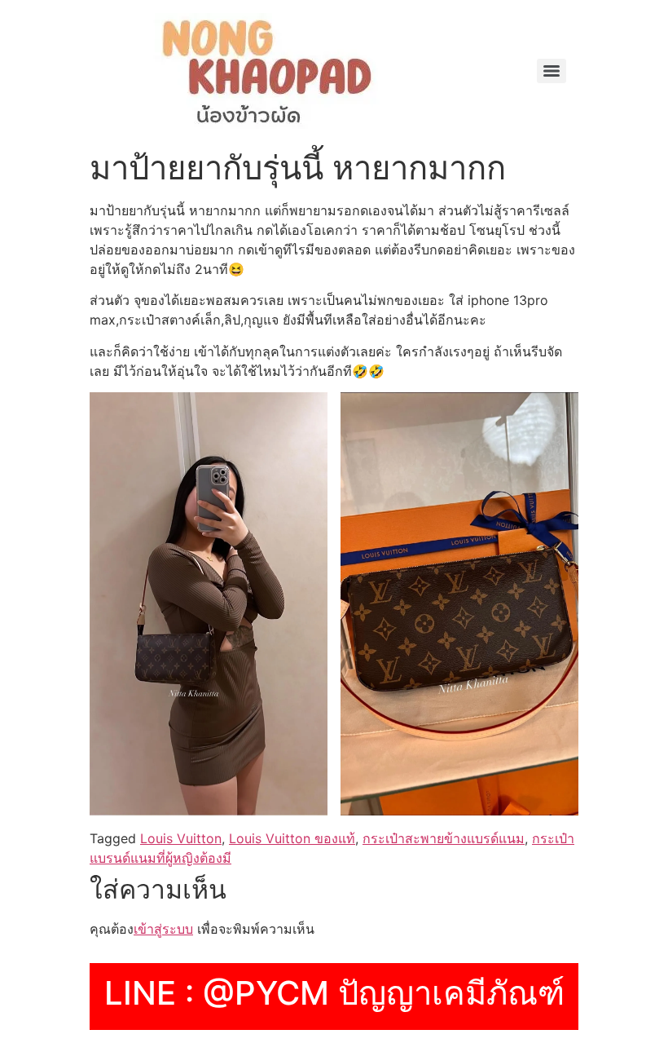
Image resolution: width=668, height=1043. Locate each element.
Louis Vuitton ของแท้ (292, 838)
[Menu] (551, 71)
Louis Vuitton (181, 838)
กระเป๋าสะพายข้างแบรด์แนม (444, 838)
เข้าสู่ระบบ (163, 929)
